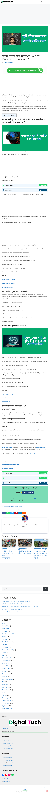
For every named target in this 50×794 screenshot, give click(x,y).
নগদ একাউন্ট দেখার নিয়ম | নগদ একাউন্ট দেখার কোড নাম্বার (15, 509)
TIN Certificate (6, 700)
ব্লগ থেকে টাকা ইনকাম (8, 748)
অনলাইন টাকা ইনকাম (7, 765)
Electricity (5, 644)
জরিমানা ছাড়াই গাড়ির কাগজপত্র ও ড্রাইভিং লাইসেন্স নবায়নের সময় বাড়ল (16, 612)
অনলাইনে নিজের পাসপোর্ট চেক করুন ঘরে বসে (13, 506)
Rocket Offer (5, 684)
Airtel (3, 623)
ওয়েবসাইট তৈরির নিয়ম (7, 757)
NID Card (4, 671)
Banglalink (5, 626)
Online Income (6, 674)
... (25, 529)
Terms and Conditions (32, 787)
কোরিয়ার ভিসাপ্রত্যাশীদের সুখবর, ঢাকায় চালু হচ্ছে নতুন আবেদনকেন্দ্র (7, 553)
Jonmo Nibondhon (7, 658)
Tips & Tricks (5, 703)
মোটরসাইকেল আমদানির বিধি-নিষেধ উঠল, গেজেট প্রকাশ (24, 551)
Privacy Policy (41, 787)
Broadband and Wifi (8, 634)
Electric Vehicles (7, 642)
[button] (41, 2)
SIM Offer (4, 687)
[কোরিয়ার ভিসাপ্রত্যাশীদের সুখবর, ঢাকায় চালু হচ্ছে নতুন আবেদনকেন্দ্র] (9, 545)
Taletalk (4, 695)
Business (4, 636)
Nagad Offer (5, 666)
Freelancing (5, 647)
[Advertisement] (25, 14)
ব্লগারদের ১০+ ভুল (7, 740)
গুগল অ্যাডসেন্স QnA (7, 746)
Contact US (6, 781)
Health (4, 652)
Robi (3, 682)
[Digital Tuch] (7, 2)
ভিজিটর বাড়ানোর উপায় (7, 743)
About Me (6, 779)
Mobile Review (6, 663)
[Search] (45, 589)
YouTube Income (7, 708)
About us (17, 787)
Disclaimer (25, 789)
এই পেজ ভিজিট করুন (35, 499)
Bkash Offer (5, 628)
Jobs (3, 655)
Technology (5, 698)
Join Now (43, 185)
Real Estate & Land (7, 679)
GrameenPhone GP (7, 650)
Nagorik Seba (6, 668)
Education (5, 639)
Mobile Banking (6, 660)
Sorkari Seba (5, 690)
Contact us (23, 787)
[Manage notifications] (47, 791)
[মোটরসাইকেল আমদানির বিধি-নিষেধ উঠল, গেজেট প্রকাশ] (25, 545)
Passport (4, 676)
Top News (5, 706)
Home (6, 787)
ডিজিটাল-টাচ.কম (6, 729)
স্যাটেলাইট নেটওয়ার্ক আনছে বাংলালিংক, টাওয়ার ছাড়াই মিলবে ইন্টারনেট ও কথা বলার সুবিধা (40, 553)
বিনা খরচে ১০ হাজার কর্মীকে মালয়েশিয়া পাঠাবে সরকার (12, 609)
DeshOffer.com (28, 492)
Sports (4, 692)
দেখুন (14, 115)
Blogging (4, 631)
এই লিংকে (36, 501)
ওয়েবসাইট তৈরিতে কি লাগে (8, 760)
